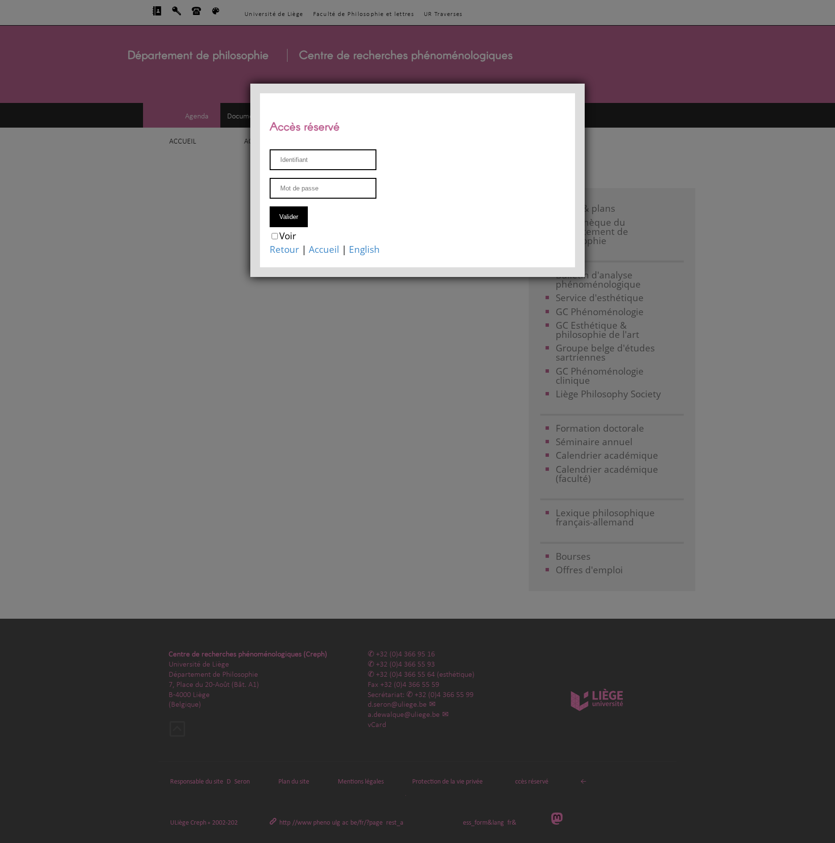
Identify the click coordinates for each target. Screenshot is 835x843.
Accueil (324, 249)
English (364, 249)
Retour (284, 249)
